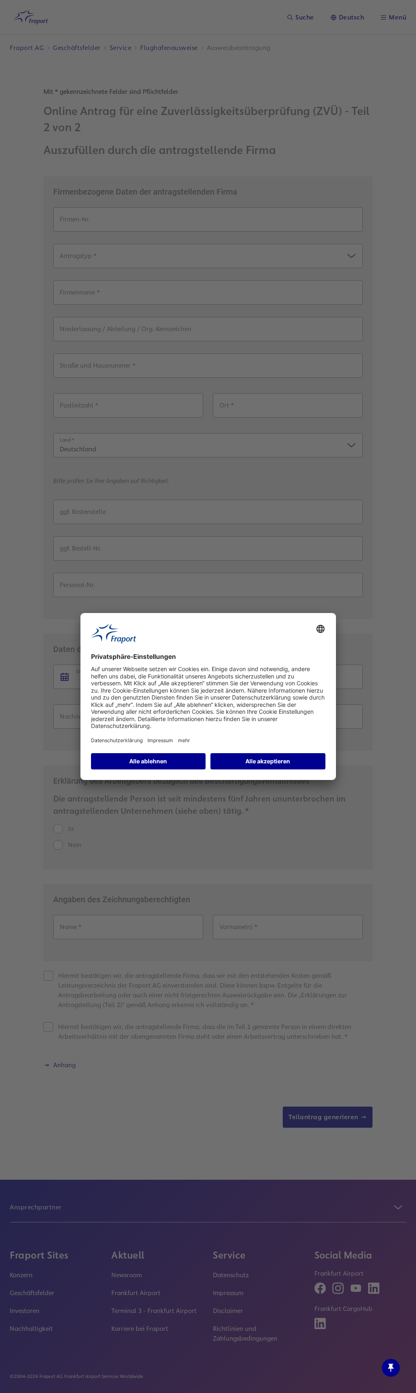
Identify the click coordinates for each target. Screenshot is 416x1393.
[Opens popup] (391, 1368)
